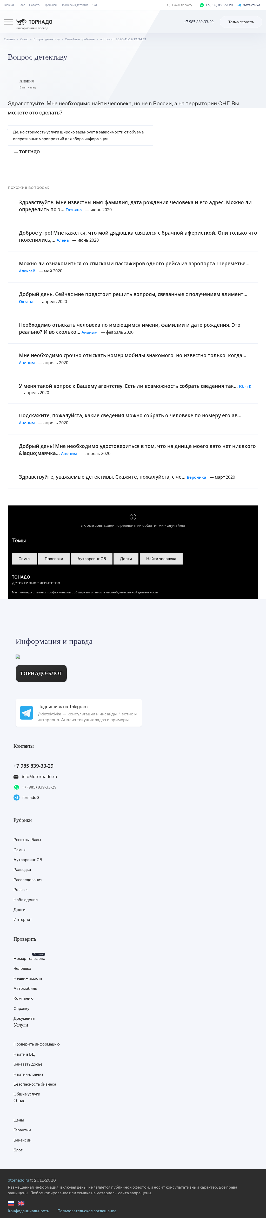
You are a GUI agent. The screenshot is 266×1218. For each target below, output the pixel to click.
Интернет (23, 919)
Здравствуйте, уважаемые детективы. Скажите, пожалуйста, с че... (112, 476)
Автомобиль (25, 988)
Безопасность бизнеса (35, 1084)
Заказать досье (28, 1064)
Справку (21, 1008)
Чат (94, 5)
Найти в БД (24, 1054)
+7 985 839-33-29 (34, 765)
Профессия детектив (74, 5)
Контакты (24, 746)
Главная (9, 5)
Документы (24, 1018)
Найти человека (161, 558)
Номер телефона (29, 958)
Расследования (28, 879)
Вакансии (22, 1140)
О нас (19, 1100)
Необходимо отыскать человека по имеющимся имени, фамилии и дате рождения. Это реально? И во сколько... (130, 328)
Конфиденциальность (28, 1211)
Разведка (22, 869)
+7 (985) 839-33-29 (219, 5)
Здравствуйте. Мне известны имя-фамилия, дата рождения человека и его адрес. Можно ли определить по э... (135, 206)
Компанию (24, 998)
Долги (126, 558)
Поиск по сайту (182, 5)
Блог (22, 5)
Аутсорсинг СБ (91, 558)
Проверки (54, 558)
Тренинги (50, 5)
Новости (34, 5)
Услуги (21, 1025)
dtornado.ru (18, 1180)
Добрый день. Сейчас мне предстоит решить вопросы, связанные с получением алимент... (133, 297)
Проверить (25, 939)
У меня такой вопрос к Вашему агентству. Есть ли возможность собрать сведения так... (135, 385)
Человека (22, 968)
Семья (24, 558)
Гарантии (22, 1130)
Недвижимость (28, 978)
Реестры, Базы (27, 839)
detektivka (251, 4)
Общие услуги (27, 1094)
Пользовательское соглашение (86, 1211)
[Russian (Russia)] (11, 1205)
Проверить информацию (37, 1044)
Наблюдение (26, 899)
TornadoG (30, 797)
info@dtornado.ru (39, 776)
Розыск (21, 889)
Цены (19, 1120)
